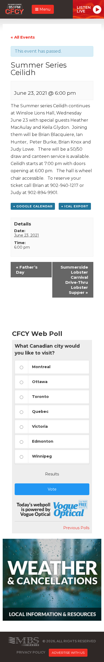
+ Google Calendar (33, 206)
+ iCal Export (75, 206)
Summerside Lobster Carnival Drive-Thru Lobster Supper (74, 280)
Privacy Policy (31, 652)
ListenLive (84, 9)
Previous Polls (76, 527)
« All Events (23, 37)
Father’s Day (27, 270)
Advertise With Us (68, 653)
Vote (52, 489)
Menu (44, 9)
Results (52, 474)
